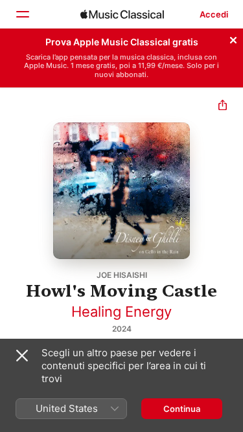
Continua (181, 409)
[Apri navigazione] (22, 14)
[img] (122, 14)
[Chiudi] (233, 38)
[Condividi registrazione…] (222, 106)
